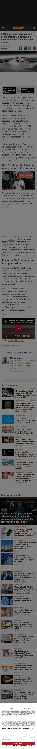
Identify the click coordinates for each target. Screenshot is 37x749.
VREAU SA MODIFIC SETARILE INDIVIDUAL (18, 746)
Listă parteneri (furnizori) (6, 739)
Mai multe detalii (26, 714)
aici (15, 722)
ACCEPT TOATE (18, 743)
